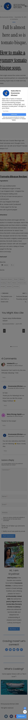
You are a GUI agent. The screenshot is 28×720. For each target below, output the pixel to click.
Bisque (21, 279)
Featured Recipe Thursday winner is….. (21, 298)
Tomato (16, 286)
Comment (6, 470)
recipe (3, 286)
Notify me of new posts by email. (14, 531)
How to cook (22, 283)
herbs (14, 283)
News (13, 22)
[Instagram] (6, 716)
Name (4, 496)
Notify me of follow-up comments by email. (13, 526)
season (9, 286)
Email (4, 504)
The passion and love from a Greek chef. (6, 298)
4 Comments (14, 19)
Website (5, 513)
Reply (4, 377)
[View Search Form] (25, 6)
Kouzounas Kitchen (9, 324)
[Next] (23, 331)
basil (15, 279)
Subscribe (21, 716)
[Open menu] (1, 6)
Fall (9, 283)
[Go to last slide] (4, 331)
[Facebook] (11, 716)
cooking (3, 283)
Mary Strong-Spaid (14, 414)
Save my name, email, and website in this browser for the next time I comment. (14, 519)
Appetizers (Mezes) (6, 279)
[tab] (10, 346)
